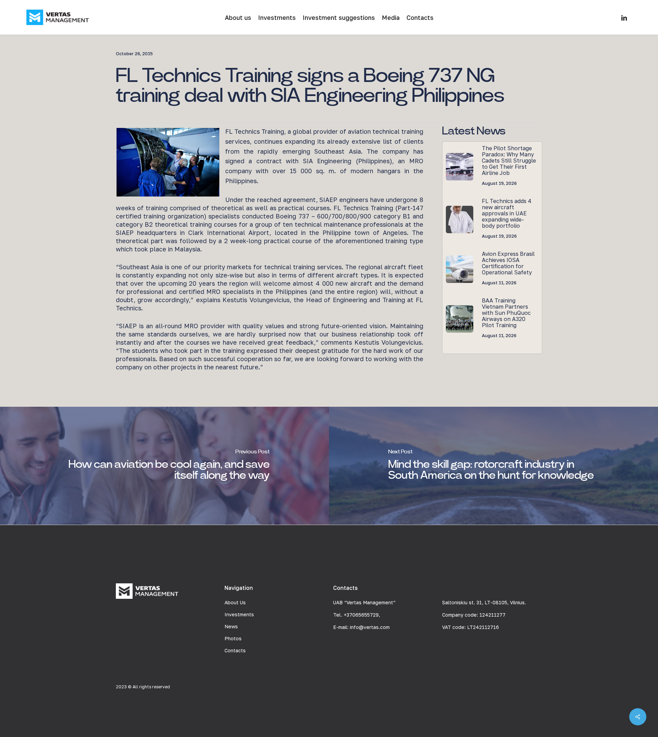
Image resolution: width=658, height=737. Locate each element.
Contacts (235, 650)
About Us (235, 602)
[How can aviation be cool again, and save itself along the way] (164, 466)
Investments (239, 614)
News (231, 626)
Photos (233, 638)
